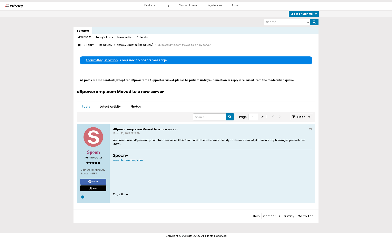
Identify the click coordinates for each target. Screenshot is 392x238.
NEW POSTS (84, 37)
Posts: (85, 173)
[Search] (314, 22)
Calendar (142, 37)
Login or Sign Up (302, 14)
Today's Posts (104, 37)
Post (95, 188)
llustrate (14, 6)
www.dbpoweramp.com (128, 160)
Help (256, 216)
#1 (310, 129)
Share (95, 181)
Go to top (306, 216)
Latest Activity (110, 106)
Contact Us (271, 216)
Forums (83, 31)
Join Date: (87, 170)
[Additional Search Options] (308, 22)
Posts (86, 106)
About (235, 5)
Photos (135, 106)
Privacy (289, 216)
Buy (167, 5)
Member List (125, 37)
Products (149, 5)
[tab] (86, 106)
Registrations (214, 5)
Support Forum (188, 5)
